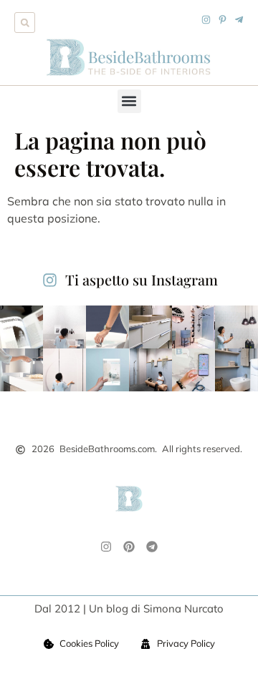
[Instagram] (206, 19)
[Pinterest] (129, 546)
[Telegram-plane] (239, 19)
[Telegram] (152, 546)
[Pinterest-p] (222, 19)
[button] (24, 22)
